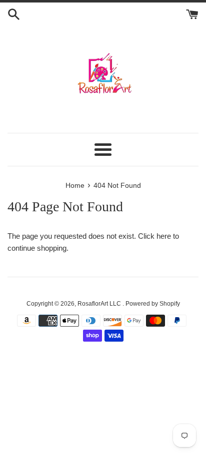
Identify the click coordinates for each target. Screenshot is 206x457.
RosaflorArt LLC (100, 303)
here (163, 236)
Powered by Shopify (153, 303)
